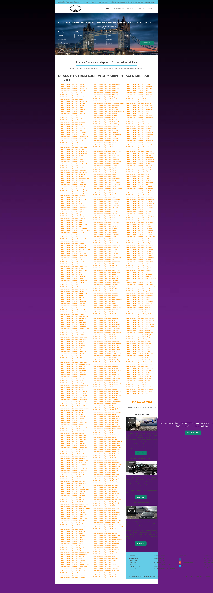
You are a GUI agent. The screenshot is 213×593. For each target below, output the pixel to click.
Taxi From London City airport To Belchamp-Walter (74, 193)
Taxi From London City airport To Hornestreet (105, 533)
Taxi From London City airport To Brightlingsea (73, 324)
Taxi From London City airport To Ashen (71, 124)
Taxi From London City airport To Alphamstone (73, 103)
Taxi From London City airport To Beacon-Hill (72, 176)
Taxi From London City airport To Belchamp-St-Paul (74, 191)
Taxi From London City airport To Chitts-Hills (72, 449)
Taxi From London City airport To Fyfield (104, 259)
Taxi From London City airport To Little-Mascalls (139, 232)
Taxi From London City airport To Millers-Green (139, 360)
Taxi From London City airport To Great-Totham (106, 374)
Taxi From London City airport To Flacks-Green (106, 207)
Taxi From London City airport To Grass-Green (105, 309)
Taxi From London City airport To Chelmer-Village (73, 427)
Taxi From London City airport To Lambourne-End (139, 117)
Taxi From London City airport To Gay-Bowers (105, 280)
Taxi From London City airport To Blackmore (72, 241)
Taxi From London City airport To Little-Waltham (139, 253)
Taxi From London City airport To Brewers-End (73, 312)
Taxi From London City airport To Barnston (71, 157)
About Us (141, 8)
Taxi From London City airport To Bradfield (72, 282)
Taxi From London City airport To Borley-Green (73, 262)
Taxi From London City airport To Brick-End (72, 314)
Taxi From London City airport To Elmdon (104, 157)
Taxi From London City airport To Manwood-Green (140, 312)
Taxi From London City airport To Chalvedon (72, 414)
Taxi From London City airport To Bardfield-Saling (73, 153)
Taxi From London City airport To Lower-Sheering (139, 289)
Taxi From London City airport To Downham (105, 113)
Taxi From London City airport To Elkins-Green (106, 155)
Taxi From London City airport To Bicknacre (72, 209)
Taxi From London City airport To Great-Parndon (106, 364)
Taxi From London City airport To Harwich (104, 437)
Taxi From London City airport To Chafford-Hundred (74, 408)
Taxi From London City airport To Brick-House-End (74, 316)
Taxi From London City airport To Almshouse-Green (74, 101)
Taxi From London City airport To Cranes (71, 537)
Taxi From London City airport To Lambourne (138, 119)
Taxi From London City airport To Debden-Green (106, 84)
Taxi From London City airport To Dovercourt (105, 109)
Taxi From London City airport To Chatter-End (72, 424)
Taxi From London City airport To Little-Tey (138, 243)
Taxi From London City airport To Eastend (104, 142)
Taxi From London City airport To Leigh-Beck (138, 167)
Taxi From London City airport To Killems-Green (139, 94)
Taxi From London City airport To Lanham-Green (139, 140)
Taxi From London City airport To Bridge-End (72, 320)
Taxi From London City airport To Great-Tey (105, 372)
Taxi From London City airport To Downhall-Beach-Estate (108, 111)
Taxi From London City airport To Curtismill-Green (74, 566)
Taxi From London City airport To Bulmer (71, 356)
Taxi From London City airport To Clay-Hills (72, 475)
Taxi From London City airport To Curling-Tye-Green (74, 564)
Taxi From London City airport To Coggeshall (72, 491)
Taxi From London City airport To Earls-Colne (105, 130)
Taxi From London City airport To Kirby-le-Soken (139, 105)
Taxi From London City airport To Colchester (72, 493)
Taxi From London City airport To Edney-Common (106, 149)
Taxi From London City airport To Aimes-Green (73, 95)
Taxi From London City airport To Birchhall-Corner (74, 224)
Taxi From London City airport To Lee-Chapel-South (140, 161)
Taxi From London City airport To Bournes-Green (73, 266)
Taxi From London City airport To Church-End (72, 454)
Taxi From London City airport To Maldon (137, 299)
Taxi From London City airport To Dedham (104, 90)
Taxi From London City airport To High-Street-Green (107, 504)
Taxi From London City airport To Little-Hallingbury (140, 216)
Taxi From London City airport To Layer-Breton (139, 151)
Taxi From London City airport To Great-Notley (106, 357)
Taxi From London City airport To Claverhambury (73, 470)
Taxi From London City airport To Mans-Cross (138, 307)
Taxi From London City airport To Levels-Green (139, 172)
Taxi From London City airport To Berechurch (72, 205)
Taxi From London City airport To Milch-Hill (138, 349)
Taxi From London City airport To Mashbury (138, 330)
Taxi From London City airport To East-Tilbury (105, 140)
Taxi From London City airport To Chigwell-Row (73, 439)
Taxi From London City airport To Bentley (71, 201)
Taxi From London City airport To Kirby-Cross (138, 103)
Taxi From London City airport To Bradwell (72, 291)
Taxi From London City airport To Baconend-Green (74, 136)
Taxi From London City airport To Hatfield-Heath (106, 443)
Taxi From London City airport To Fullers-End (105, 255)
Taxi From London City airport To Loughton (138, 272)
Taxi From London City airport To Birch (71, 220)
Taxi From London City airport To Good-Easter (105, 295)
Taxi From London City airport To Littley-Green (139, 266)
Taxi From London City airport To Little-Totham (139, 247)
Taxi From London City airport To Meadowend (138, 343)
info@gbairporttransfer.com (70, 2)
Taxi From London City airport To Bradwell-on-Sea (74, 285)
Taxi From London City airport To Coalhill (71, 479)
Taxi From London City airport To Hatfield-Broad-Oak (107, 441)
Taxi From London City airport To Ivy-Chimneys (106, 566)
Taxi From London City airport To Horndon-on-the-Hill (108, 527)
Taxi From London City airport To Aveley (71, 130)
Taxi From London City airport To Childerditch (72, 443)
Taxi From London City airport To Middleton (138, 347)
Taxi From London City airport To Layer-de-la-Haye (140, 153)
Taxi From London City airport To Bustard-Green (73, 378)
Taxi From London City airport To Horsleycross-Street (107, 539)
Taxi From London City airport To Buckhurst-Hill (73, 349)
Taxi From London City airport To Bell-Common (73, 195)
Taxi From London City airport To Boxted (71, 274)
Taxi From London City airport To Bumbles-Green (73, 360)
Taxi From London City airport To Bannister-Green (73, 149)
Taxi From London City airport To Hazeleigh (105, 460)
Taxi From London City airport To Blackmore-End (73, 239)
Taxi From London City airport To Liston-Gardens (139, 182)
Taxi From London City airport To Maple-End (138, 314)
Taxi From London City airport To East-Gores (105, 132)
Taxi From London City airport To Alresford (72, 105)
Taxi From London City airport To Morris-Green (139, 376)
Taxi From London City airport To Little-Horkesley (139, 222)
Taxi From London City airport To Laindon (137, 111)
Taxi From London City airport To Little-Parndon (139, 238)
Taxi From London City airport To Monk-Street (138, 370)
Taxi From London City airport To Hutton (104, 556)
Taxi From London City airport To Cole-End (72, 497)
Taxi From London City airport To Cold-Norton (72, 495)
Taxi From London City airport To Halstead (104, 414)
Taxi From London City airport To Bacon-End (72, 134)
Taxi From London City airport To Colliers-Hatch (73, 500)
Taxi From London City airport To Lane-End (138, 124)
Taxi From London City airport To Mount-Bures (139, 385)
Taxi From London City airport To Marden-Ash (138, 316)
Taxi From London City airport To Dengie (104, 97)
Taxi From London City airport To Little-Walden (139, 251)
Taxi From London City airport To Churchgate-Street (74, 460)
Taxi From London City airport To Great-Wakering (106, 376)
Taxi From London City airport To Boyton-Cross (73, 276)
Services (130, 8)
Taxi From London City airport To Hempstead (105, 470)
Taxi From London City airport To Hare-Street (105, 424)
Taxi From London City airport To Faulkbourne (105, 190)
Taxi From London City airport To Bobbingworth (73, 247)
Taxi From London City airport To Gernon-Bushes (106, 282)
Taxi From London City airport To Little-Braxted (139, 193)
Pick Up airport (78, 31)
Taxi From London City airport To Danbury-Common (74, 571)
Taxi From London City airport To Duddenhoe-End (106, 122)
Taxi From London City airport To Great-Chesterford (107, 332)
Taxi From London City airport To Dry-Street (105, 115)
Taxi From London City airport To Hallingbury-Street (107, 408)
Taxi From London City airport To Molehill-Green (139, 368)
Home (107, 8)
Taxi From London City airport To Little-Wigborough (140, 257)
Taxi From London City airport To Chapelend (72, 418)
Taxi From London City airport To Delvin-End (105, 94)
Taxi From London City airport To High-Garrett (105, 491)
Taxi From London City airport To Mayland (137, 339)
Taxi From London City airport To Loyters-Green (139, 291)
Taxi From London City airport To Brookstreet (72, 343)
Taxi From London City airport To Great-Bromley (106, 324)
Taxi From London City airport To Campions (72, 387)
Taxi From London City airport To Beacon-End (72, 174)
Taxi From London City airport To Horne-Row (105, 529)
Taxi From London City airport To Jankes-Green (106, 570)
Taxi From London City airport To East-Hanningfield (107, 134)
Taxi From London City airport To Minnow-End (139, 362)
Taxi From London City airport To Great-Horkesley (106, 349)
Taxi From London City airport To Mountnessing (139, 391)
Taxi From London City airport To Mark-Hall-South (140, 326)
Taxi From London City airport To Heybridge (105, 481)
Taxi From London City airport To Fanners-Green (106, 178)
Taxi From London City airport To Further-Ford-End (107, 257)
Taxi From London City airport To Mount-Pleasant (139, 389)
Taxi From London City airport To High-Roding (106, 501)
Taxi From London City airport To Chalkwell (72, 412)
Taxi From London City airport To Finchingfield (106, 201)
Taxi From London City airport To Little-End (138, 213)
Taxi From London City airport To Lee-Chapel (138, 163)
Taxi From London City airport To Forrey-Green (106, 222)
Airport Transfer (141, 414)
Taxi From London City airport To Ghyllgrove (105, 286)
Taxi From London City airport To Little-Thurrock (139, 245)
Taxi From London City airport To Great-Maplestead (107, 355)
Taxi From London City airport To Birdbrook (72, 226)
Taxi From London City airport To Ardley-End (72, 113)
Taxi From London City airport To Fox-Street (105, 232)
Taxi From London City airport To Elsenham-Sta (106, 163)
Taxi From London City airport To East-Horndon (106, 136)
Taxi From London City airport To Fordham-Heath (106, 216)
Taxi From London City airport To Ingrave (104, 562)
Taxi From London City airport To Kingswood (138, 101)
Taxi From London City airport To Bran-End (72, 299)
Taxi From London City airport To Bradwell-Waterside (74, 287)
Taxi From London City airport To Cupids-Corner (73, 562)
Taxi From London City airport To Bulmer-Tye (72, 353)
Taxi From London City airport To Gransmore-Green (107, 307)
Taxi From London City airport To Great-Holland (106, 347)
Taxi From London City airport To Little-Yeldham (139, 259)
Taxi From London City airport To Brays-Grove (73, 303)
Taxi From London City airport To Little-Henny (138, 220)
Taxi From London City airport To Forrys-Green (106, 224)
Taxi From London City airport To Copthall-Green (73, 518)
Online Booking (118, 8)
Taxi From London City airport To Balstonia (72, 145)
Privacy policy (153, 576)
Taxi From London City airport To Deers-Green (105, 92)
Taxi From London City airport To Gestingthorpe (106, 284)
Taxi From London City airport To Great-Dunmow (106, 339)
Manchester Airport (134, 569)
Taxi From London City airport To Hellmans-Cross (106, 466)
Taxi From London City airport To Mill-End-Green (139, 353)
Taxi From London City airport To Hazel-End (105, 458)
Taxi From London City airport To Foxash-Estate (106, 234)
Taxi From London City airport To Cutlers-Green (73, 568)
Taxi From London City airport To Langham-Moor (139, 132)
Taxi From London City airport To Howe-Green (106, 543)
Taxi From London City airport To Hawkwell (105, 456)
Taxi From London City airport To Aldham (71, 99)
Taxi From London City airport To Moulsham (138, 380)
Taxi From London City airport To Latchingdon (138, 142)
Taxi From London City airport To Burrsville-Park (73, 370)
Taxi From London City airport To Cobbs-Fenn (72, 481)
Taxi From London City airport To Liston (137, 184)
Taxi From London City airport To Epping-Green (106, 167)
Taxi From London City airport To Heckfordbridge (106, 462)
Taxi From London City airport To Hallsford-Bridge (107, 412)
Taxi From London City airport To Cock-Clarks (72, 485)
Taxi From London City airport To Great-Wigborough (107, 383)
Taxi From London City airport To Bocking (71, 251)
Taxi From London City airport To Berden (71, 203)
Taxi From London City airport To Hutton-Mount (106, 554)
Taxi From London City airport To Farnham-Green (106, 184)
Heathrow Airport (133, 558)
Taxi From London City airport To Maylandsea (138, 341)
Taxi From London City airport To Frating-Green (106, 238)
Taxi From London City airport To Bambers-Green (73, 147)
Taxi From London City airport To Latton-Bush (138, 147)
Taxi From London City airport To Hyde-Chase (105, 558)
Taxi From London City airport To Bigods (71, 214)
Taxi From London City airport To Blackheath (72, 237)
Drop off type (110, 31)
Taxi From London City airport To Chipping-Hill (73, 445)
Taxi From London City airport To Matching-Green (139, 332)
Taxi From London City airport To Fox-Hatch (105, 230)
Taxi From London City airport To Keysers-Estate (139, 92)
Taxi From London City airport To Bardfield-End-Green (75, 151)
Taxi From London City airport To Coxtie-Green (73, 533)
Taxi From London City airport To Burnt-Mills (72, 368)
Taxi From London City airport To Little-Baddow (139, 186)
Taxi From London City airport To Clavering (72, 472)
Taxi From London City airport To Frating (104, 241)
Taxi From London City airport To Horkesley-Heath (107, 524)
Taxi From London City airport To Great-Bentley (106, 318)
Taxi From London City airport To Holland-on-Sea (106, 514)
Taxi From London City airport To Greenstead (105, 393)
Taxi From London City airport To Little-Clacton (139, 205)
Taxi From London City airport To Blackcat (71, 234)
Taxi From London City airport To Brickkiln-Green (73, 318)
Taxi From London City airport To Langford (138, 130)
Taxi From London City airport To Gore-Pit (104, 301)
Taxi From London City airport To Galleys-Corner (106, 266)
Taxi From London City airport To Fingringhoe (105, 203)
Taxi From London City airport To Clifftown (72, 477)
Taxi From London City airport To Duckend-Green (106, 119)
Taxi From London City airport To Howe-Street (105, 545)
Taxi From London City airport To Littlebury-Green (140, 261)
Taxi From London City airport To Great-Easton (106, 341)
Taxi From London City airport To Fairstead (104, 176)
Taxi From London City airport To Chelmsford (72, 429)
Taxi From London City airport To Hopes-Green (106, 522)
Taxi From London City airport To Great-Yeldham (106, 385)
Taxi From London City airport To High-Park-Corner (107, 499)
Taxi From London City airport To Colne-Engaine (73, 502)
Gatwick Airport (133, 560)
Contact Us (151, 8)
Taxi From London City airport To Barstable (72, 161)
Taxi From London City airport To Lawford (137, 149)
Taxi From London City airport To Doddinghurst (106, 105)
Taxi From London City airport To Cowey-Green (73, 531)
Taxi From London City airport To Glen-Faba (105, 291)
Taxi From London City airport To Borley (71, 264)
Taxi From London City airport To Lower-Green (139, 282)
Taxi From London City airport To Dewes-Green (106, 99)
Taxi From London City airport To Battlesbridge (73, 170)
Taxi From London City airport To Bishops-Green (73, 228)
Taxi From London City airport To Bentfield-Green (73, 199)
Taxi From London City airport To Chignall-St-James (74, 437)
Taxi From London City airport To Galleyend (105, 264)
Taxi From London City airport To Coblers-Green (73, 483)
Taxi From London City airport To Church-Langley (73, 456)
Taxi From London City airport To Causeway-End (73, 404)
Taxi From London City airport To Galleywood (105, 268)
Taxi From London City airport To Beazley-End (73, 182)
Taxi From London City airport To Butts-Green (72, 381)
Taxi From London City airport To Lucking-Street (139, 293)
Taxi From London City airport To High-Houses (106, 493)
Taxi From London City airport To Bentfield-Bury (73, 197)
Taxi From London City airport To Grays (104, 312)
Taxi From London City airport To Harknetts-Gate (106, 426)
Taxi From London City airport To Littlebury (138, 264)
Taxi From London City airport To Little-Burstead (139, 197)
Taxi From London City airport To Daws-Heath (72, 577)
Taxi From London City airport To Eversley (104, 174)
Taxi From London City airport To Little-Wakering (139, 249)
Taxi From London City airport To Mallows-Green (139, 301)
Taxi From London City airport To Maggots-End (139, 297)
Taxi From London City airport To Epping (104, 172)
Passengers (93, 39)
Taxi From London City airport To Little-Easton (138, 211)
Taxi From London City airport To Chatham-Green (73, 422)
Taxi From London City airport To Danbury (71, 573)
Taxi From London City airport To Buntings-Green (73, 362)
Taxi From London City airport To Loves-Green (139, 274)
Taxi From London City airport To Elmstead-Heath (106, 159)
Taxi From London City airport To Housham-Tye (106, 541)
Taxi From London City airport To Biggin (71, 212)
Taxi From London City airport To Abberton (72, 84)
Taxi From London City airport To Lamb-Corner (139, 115)
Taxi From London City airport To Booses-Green (73, 257)
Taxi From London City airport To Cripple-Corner (73, 548)
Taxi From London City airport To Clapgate (71, 466)
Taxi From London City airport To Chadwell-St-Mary (74, 406)
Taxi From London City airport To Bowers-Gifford (73, 270)
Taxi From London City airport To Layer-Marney (139, 155)
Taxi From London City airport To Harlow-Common (107, 428)
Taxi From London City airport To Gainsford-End (106, 261)
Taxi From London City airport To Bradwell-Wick (73, 289)
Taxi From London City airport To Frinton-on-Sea (106, 245)
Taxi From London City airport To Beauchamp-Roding (74, 178)
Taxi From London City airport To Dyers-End (105, 128)
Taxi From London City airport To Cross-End (72, 556)
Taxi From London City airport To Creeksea (72, 543)
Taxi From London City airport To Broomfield (72, 345)
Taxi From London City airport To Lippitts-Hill (138, 180)
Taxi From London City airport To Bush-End (72, 376)
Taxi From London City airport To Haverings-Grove (107, 447)
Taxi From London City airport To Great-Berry (105, 320)
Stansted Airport (133, 562)
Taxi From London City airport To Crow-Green (72, 558)
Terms (146, 576)
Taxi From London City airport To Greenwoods (105, 399)
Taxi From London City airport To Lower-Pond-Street (140, 286)
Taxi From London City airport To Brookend (72, 341)
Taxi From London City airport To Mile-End (138, 351)
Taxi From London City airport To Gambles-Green (106, 272)
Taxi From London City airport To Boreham (72, 260)
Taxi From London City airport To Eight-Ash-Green (107, 151)
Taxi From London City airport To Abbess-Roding (73, 88)
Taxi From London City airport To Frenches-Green (106, 243)
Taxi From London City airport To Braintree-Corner (74, 293)
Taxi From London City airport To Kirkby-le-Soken (140, 107)
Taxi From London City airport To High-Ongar (105, 497)
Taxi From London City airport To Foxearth (104, 236)
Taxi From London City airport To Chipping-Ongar (73, 447)
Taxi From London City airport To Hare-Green (105, 422)
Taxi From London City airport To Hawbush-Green (106, 449)
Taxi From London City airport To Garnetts (104, 274)
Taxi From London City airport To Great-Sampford (106, 368)
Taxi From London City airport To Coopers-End (73, 506)
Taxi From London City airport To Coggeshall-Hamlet (74, 489)
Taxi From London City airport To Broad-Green (73, 326)
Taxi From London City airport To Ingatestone (105, 560)
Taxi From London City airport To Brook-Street (72, 339)
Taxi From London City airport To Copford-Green (73, 514)
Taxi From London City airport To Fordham (104, 218)
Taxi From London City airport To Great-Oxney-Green (107, 362)
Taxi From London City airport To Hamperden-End (106, 416)
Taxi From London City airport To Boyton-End (72, 278)
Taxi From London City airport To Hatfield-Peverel (106, 445)
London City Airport (134, 567)
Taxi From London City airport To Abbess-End (72, 86)
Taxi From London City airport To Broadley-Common (74, 330)
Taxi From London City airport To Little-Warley (139, 255)
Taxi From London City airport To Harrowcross (105, 433)
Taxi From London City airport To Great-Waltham (106, 378)
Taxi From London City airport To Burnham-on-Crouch (75, 364)
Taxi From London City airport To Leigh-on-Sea (139, 170)
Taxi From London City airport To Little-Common (139, 207)
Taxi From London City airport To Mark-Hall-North (140, 324)
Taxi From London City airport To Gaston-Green (106, 276)
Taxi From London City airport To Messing (137, 345)
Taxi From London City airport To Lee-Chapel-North (140, 159)
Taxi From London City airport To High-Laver (105, 495)
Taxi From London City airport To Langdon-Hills (139, 126)
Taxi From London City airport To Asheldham (72, 122)
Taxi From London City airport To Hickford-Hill (106, 483)
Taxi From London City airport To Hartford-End (106, 435)
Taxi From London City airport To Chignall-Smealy (74, 435)
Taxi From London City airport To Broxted (71, 347)
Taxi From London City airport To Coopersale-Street (74, 510)
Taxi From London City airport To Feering (104, 193)
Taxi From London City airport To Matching (138, 337)
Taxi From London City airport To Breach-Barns (73, 305)
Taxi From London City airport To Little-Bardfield (139, 188)
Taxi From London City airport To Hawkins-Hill (106, 451)
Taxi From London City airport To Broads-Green (73, 333)
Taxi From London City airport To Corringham (72, 523)
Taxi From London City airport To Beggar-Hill (72, 186)
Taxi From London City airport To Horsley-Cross (106, 537)
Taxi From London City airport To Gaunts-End (105, 278)
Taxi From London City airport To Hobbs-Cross (106, 508)
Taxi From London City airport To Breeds (71, 308)
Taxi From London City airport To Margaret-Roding (140, 318)
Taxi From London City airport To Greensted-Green (107, 395)
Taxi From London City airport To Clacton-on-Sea (73, 462)
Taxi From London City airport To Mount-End (138, 387)
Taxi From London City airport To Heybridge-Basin (107, 479)
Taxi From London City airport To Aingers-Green (73, 97)
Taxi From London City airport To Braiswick (72, 297)
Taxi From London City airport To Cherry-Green (73, 431)
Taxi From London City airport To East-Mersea (105, 138)
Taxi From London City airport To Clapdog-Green (73, 464)
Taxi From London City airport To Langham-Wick (139, 134)
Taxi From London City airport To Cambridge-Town (74, 385)
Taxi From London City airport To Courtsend (72, 529)
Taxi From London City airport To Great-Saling (105, 366)
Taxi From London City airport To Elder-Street (105, 153)
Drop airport (126, 31)
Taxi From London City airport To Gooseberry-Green (107, 299)
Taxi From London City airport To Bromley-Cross (73, 337)
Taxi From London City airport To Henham (104, 472)
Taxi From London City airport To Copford (71, 516)
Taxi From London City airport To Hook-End (105, 518)
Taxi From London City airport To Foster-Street (105, 226)
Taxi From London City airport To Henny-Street (106, 474)
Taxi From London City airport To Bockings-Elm (73, 253)
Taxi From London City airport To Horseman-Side (106, 535)
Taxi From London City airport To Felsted (104, 197)
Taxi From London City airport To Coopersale (72, 512)
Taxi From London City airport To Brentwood (72, 310)
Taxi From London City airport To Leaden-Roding (139, 157)
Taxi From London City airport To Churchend (72, 458)
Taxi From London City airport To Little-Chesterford (140, 203)
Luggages (109, 39)
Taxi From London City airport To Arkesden (72, 115)
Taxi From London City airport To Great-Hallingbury (107, 343)
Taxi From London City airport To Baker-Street (72, 141)
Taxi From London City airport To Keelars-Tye (138, 84)
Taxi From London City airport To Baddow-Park (73, 138)
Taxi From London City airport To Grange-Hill (105, 305)
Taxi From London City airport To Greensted (105, 397)
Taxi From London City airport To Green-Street (105, 387)
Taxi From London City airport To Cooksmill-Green (74, 504)
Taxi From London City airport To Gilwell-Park (105, 289)
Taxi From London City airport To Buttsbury (72, 383)
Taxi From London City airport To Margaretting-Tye (140, 320)
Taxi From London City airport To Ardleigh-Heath (73, 109)
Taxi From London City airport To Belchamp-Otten (73, 189)
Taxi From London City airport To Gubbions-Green (107, 401)
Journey (125, 39)
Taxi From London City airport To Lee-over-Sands (139, 165)
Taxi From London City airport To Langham (138, 136)
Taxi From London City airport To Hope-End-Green (107, 520)
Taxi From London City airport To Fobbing (104, 209)
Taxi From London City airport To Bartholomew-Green (75, 163)
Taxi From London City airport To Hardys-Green (106, 420)
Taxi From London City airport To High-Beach (105, 485)
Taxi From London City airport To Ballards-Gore (73, 143)
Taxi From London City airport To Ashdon (71, 120)
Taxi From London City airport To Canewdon (72, 389)
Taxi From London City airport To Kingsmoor (138, 99)
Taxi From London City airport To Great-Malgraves (107, 353)
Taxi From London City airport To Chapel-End (72, 416)
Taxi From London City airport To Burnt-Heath (72, 366)
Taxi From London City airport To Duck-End (105, 117)
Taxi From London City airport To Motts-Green (138, 378)
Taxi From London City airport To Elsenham (105, 165)
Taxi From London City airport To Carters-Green (73, 397)
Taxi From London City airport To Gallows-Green (106, 270)
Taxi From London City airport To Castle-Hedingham (74, 399)
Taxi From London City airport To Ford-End (105, 213)
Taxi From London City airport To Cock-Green (72, 487)
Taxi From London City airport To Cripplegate (72, 550)
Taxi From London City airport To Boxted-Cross (73, 272)
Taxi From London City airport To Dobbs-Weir (105, 101)
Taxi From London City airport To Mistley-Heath (139, 364)
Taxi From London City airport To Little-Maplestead (140, 230)
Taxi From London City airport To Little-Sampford (139, 241)
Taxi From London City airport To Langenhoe (138, 128)
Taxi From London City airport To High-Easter (105, 489)
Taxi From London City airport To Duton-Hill (105, 126)
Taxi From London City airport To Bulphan (71, 358)
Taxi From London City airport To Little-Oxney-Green (140, 236)
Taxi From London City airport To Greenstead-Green (107, 391)
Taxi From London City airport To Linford (137, 178)
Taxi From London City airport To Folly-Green (105, 211)
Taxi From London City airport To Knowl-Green (139, 109)
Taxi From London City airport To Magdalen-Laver (139, 295)
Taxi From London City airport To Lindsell (137, 176)
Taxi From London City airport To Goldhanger (105, 293)
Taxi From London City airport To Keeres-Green (139, 86)
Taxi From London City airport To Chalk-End (72, 410)
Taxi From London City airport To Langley (137, 138)
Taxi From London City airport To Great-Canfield (106, 328)
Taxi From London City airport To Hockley (104, 510)
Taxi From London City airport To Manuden (138, 309)
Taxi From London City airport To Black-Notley (73, 232)
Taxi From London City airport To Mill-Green (138, 357)
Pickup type (61, 31)
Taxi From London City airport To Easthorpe (105, 145)
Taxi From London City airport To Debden (104, 86)
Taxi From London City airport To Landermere (138, 122)
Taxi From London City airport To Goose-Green (106, 297)
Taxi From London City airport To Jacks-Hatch (105, 568)
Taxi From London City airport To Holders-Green (106, 512)
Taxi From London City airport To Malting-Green (139, 303)
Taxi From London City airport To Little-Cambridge (140, 199)
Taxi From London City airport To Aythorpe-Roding (74, 132)
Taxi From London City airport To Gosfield (104, 303)
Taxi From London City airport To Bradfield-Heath (73, 280)
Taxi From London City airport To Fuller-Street (105, 253)
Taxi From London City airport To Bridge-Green (73, 322)
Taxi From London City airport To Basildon (71, 166)
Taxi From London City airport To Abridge (71, 93)
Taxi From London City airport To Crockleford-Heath (74, 552)
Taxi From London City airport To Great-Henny (106, 345)
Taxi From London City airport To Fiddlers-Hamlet (106, 199)
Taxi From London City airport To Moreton (137, 374)
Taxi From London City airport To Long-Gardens (139, 268)
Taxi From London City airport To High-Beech (105, 487)
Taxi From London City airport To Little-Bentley (139, 190)
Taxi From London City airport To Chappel (71, 420)
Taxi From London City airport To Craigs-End (72, 535)
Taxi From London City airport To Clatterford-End (73, 468)
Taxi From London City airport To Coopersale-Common (75, 508)
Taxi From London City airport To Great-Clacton (106, 334)
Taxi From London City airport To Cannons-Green (73, 391)
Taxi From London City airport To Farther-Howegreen (107, 188)
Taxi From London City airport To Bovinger (72, 268)
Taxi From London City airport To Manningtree (138, 305)
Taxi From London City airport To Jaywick (104, 575)
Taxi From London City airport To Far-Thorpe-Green (107, 180)
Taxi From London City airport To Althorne (71, 107)
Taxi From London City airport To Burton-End (72, 372)
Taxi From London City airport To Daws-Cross (72, 575)
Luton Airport (132, 564)
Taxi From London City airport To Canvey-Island (73, 393)
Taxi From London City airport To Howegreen (105, 547)
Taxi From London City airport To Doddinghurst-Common (108, 103)
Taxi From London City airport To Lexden (137, 174)
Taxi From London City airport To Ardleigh (71, 111)
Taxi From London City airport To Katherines (105, 577)
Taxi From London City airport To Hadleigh (105, 403)
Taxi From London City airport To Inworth (104, 564)
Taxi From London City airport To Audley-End (72, 128)
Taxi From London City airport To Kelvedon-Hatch (139, 88)
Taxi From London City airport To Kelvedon (138, 90)
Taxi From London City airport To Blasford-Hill (73, 245)
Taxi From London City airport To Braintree (72, 295)
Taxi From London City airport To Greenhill (105, 389)
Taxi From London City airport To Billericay (72, 216)
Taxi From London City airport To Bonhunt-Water (73, 255)
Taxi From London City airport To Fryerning (105, 249)
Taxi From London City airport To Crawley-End (73, 539)
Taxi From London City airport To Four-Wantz (105, 228)
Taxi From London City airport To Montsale (138, 372)
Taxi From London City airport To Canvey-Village (73, 395)
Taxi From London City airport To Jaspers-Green (106, 572)
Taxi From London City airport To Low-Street (138, 276)
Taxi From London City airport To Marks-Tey (138, 328)
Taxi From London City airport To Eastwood (105, 147)
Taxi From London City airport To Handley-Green (106, 418)
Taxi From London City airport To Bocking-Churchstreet (75, 249)
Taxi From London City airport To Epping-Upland (106, 170)
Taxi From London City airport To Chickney (72, 433)
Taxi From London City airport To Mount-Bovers (139, 383)
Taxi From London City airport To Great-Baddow (106, 314)
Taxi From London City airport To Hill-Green (105, 506)
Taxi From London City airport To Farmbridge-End (106, 182)
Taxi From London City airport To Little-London (139, 228)
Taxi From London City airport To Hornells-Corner (106, 531)
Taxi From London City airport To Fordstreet (105, 220)
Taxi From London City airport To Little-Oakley (139, 234)
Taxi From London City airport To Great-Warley (106, 380)
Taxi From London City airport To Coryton (71, 525)
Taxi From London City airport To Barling (71, 155)
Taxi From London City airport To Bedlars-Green (73, 184)
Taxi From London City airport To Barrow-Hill (72, 159)
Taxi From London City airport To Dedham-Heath (106, 88)
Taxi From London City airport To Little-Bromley (139, 195)
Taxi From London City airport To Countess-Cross (73, 527)
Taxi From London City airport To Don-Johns (105, 107)
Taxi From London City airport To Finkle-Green (106, 205)
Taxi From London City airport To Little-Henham (139, 218)
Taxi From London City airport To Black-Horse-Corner (74, 230)
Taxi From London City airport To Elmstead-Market (107, 161)
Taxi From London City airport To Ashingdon (72, 126)
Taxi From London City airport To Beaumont (72, 180)
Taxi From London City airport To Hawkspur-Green (107, 453)
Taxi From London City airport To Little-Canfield (139, 201)
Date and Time (62, 39)
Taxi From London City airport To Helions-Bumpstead (107, 464)
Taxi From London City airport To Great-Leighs (106, 351)
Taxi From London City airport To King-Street (138, 97)
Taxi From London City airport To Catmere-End (73, 401)
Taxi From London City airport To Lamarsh (137, 113)
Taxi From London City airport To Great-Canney (106, 330)
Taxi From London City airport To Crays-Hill (72, 541)
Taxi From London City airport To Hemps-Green (106, 468)
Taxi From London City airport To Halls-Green (105, 410)
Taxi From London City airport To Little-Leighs (138, 226)
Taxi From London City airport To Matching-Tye (139, 334)
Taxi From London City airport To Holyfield (105, 516)
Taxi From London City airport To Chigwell (72, 441)
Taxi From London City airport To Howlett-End (106, 549)
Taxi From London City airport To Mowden (137, 393)
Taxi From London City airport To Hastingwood (106, 439)
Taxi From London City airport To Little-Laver (138, 224)
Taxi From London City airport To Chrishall (71, 452)
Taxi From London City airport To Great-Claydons (106, 337)
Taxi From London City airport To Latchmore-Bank (140, 145)
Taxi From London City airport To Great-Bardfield (106, 316)
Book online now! (193, 432)
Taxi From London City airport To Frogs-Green (105, 247)
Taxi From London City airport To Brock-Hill (72, 335)
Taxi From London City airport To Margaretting (138, 322)
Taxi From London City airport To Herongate (105, 476)
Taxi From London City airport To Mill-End (137, 355)
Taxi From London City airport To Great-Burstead (106, 326)
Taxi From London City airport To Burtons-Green (73, 374)
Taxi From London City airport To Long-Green (138, 270)
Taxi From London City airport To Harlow (104, 431)
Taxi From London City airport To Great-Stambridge (107, 370)
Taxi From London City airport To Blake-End (72, 243)
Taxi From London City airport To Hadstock (105, 405)
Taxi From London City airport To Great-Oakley (106, 360)
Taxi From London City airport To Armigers (72, 118)
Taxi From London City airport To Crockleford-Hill (73, 554)
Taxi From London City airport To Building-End (73, 351)
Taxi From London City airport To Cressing (71, 545)
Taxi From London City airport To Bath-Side (72, 168)
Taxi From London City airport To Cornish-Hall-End (74, 520)
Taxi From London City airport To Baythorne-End (73, 172)
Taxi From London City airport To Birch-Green (72, 218)
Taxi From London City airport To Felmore (104, 195)
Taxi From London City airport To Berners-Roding (73, 207)
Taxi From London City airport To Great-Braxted (106, 322)
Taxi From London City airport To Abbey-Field (72, 90)
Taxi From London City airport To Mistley (137, 366)
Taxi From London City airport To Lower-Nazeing (139, 284)
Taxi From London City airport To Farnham (104, 186)
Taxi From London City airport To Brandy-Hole (73, 301)
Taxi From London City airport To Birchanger (72, 222)
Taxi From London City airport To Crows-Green (73, 560)
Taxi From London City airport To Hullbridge (105, 552)
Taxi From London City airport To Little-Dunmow (139, 209)
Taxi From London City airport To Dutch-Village (106, 124)
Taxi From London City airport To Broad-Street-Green (74, 328)
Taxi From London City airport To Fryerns (104, 251)
